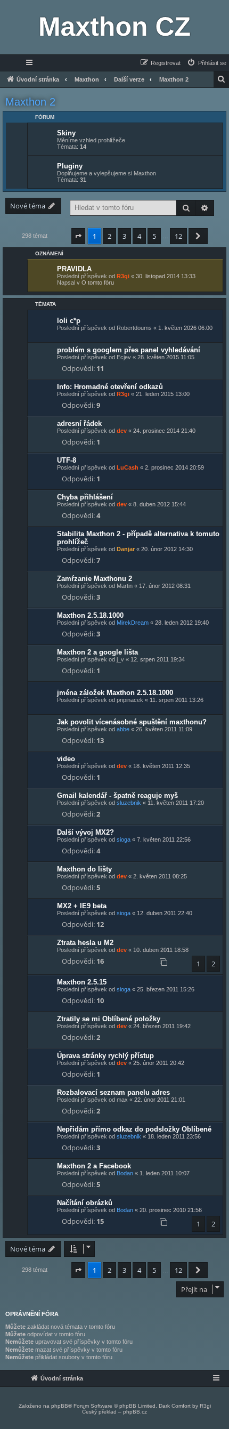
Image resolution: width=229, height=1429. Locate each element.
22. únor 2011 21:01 (159, 1099)
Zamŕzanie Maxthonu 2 (94, 579)
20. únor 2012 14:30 (167, 549)
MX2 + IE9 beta (82, 906)
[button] (78, 236)
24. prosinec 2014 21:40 (164, 430)
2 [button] (109, 236)
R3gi (123, 276)
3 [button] (124, 236)
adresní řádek (79, 423)
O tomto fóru (97, 282)
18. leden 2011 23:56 (174, 1136)
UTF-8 (66, 460)
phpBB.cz (135, 1412)
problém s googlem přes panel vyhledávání (128, 350)
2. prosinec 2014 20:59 (174, 467)
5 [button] (154, 236)
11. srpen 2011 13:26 (176, 700)
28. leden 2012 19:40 (182, 622)
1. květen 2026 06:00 (185, 328)
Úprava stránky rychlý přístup (105, 1056)
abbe (123, 729)
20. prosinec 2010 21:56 (171, 1210)
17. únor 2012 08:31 (165, 586)
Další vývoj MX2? (85, 832)
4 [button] (139, 236)
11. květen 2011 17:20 (176, 803)
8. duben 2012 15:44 (159, 504)
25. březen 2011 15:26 (165, 989)
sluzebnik (129, 803)
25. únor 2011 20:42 (158, 1063)
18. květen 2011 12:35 (161, 766)
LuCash (127, 467)
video (66, 759)
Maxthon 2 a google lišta (97, 652)
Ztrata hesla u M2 (85, 943)
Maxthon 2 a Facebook (94, 1166)
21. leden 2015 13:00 (163, 394)
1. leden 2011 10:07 (165, 1173)
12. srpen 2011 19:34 (157, 659)
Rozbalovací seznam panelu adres (113, 1092)
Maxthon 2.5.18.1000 (90, 615)
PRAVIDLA (74, 269)
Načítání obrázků (84, 1203)
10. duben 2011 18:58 (161, 950)
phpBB (59, 1406)
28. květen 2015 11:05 (165, 357)
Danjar (126, 549)
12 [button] (178, 236)
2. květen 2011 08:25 (160, 876)
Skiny (66, 133)
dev (122, 430)
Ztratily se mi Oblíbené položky (108, 1019)
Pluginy (70, 166)
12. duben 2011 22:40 (164, 913)
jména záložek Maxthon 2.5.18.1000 (115, 693)
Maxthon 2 (30, 102)
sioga (123, 839)
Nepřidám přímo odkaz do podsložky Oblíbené (134, 1129)
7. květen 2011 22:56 (164, 839)
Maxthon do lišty (84, 869)
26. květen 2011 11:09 (164, 729)
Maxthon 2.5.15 (82, 982)
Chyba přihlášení (85, 497)
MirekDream (133, 622)
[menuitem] (206, 63)
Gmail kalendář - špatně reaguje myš (117, 796)
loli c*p (68, 321)
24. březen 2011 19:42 (162, 1026)
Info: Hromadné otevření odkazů (110, 387)
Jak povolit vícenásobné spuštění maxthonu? (132, 722)
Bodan (125, 1173)
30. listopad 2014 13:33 (165, 276)
